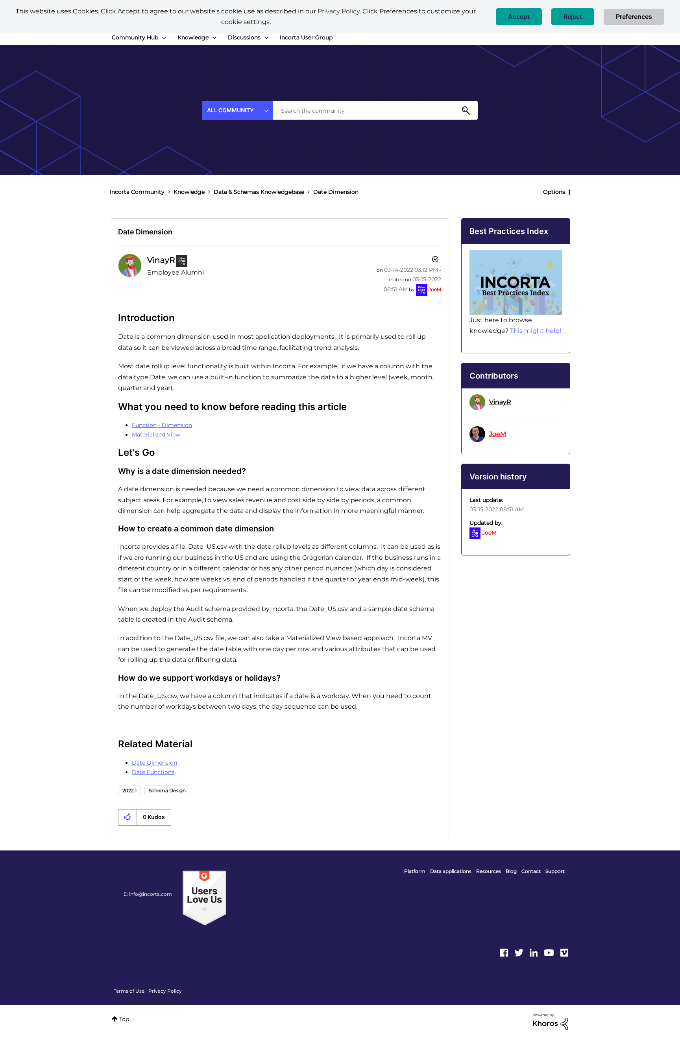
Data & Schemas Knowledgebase (259, 191)
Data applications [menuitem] (450, 871)
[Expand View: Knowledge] (214, 38)
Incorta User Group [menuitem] (306, 37)
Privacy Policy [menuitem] (165, 991)
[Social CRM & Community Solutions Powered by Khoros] (550, 1021)
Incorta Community (137, 191)
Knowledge (189, 191)
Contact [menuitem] (531, 871)
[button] (519, 16)
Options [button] (554, 191)
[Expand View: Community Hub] (164, 38)
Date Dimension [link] (335, 191)
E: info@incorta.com (148, 894)
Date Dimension (145, 232)
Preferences (634, 16)
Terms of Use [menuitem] (129, 991)
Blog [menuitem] (511, 871)
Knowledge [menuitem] (193, 37)
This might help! (535, 330)
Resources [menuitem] (488, 871)
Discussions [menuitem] (244, 37)
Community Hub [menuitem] (135, 37)
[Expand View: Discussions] (266, 38)
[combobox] (375, 110)
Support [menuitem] (555, 871)
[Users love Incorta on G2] (204, 897)
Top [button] (124, 1019)
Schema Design (167, 790)
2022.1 (129, 790)
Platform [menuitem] (414, 871)
